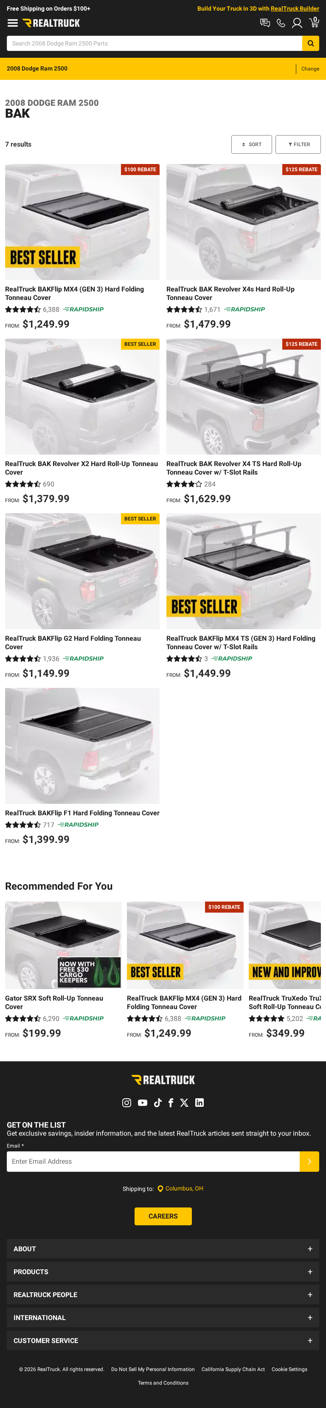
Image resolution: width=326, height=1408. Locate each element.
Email (15, 1146)
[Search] (310, 43)
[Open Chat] (265, 23)
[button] (163, 1248)
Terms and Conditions (163, 1383)
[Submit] (309, 1161)
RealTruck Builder (295, 8)
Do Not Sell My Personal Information (153, 1369)
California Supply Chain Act (233, 1369)
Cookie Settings (289, 1369)
